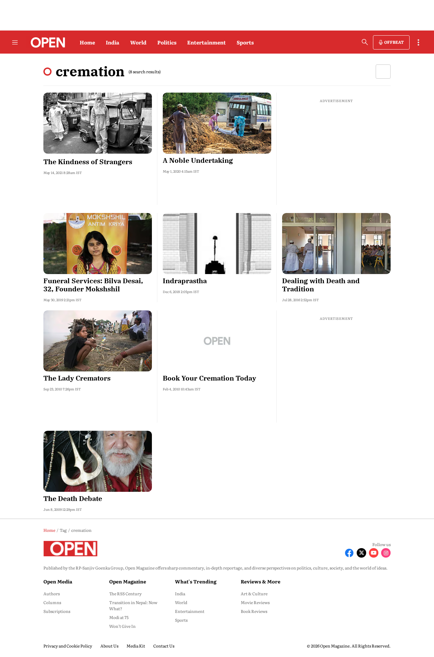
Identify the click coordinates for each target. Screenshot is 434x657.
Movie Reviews (255, 602)
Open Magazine (127, 581)
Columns (52, 602)
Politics (166, 42)
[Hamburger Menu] (15, 42)
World (138, 42)
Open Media (57, 581)
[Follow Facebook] (349, 553)
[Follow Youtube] (373, 553)
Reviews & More (260, 581)
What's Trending (195, 581)
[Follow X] (361, 553)
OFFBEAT (394, 42)
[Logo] (46, 42)
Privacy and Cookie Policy (67, 646)
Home (87, 42)
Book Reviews (254, 611)
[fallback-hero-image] (97, 123)
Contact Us (163, 646)
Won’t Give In (122, 626)
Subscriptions (56, 611)
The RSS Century (125, 594)
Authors (51, 594)
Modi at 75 (119, 617)
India (112, 42)
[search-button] (365, 42)
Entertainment (206, 42)
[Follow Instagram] (386, 553)
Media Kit (135, 646)
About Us (109, 646)
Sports (245, 42)
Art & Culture (254, 594)
